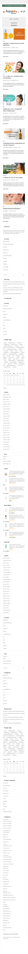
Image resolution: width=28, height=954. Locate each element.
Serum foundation (7, 861)
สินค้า (4, 804)
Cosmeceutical (6, 785)
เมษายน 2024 (6, 406)
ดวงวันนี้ (6, 351)
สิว (3, 258)
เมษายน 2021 (6, 449)
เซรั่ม (4, 41)
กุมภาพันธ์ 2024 (6, 409)
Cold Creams (6, 848)
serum (20, 344)
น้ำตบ (16, 351)
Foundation (5, 790)
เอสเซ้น (15, 364)
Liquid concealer (7, 823)
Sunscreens (6, 841)
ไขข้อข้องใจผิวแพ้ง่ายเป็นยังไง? (11, 209)
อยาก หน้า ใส (16, 359)
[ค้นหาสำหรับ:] (14, 275)
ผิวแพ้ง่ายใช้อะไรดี (15, 352)
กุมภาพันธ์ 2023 (6, 423)
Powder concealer (7, 826)
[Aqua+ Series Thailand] (11, 12)
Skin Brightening (7, 839)
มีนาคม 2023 (6, 420)
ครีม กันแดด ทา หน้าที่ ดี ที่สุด (13, 346)
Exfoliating (5, 884)
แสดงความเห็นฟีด (7, 461)
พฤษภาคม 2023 (6, 416)
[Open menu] (4, 12)
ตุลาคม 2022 (6, 430)
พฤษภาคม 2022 (6, 439)
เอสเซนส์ (5, 267)
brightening (12, 343)
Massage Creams (7, 850)
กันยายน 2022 (6, 432)
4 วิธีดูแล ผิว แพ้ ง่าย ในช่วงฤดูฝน (13, 178)
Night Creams (6, 853)
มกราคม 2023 (6, 425)
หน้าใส (9, 359)
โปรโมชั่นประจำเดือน (7, 811)
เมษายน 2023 (6, 418)
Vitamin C (5, 888)
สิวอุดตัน (18, 355)
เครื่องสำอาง (6, 920)
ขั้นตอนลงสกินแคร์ (8, 346)
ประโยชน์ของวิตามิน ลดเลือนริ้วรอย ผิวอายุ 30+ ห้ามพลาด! (14, 144)
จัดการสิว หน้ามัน (6, 893)
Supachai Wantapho (8, 147)
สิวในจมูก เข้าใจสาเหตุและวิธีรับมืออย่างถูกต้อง (13, 287)
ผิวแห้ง (4, 253)
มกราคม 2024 (6, 411)
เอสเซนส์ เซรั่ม (6, 923)
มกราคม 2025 (6, 394)
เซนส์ (22, 359)
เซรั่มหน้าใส (20, 362)
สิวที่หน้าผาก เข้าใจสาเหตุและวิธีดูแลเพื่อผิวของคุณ (13, 282)
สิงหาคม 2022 (6, 435)
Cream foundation (7, 857)
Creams (5, 788)
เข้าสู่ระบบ (5, 456)
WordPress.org (6, 463)
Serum (4, 798)
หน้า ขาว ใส (11, 357)
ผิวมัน (4, 247)
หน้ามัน (17, 357)
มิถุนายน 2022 (6, 437)
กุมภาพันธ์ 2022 (6, 447)
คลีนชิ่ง (20, 349)
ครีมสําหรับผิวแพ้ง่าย (11, 349)
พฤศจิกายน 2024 (7, 397)
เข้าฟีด (4, 459)
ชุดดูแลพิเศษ (6, 906)
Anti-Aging (5, 879)
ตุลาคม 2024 (6, 399)
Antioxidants (6, 832)
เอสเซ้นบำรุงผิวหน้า (11, 365)
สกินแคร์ (8, 355)
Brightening (6, 881)
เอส (5, 364)
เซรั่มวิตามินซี (13, 362)
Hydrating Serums (7, 886)
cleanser (19, 343)
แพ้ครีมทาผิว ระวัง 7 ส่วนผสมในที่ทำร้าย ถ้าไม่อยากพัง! (12, 110)
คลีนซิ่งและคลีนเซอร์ (7, 244)
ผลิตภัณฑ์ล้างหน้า (7, 911)
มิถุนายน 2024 (6, 402)
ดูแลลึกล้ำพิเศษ (6, 908)
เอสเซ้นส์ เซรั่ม (7, 367)
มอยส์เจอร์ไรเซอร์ (7, 255)
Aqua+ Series (7, 47)
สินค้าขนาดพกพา (6, 918)
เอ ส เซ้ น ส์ (20, 365)
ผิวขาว (21, 351)
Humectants (6, 870)
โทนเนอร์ (5, 270)
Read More (6, 56)
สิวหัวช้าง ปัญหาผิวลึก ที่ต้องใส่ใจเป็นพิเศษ (12, 293)
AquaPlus (6, 113)
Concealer (5, 783)
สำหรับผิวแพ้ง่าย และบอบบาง (9, 900)
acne (5, 343)
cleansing (6, 344)
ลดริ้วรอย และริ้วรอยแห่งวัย (9, 897)
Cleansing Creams (7, 846)
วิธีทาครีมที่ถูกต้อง (13, 354)
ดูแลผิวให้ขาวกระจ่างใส (8, 895)
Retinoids (5, 837)
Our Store (5, 796)
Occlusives (5, 873)
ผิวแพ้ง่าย (4, 175)
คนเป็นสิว (17, 346)
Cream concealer (7, 821)
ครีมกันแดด (5, 241)
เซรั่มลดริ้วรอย (20, 360)
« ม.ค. (4, 388)
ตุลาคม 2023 (6, 413)
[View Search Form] (16, 12)
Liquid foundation (7, 859)
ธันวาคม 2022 (6, 428)
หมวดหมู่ (5, 806)
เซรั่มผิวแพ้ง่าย (11, 360)
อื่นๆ (4, 106)
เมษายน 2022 (6, 442)
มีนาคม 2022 (6, 444)
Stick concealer (7, 828)
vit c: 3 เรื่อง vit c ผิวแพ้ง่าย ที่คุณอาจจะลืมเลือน (13, 77)
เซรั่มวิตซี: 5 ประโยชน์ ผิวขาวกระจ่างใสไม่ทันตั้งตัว (13, 44)
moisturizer (14, 344)
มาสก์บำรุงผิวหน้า (7, 916)
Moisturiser (6, 793)
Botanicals (5, 834)
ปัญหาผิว (5, 801)
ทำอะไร (11, 351)
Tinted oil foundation (8, 864)
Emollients (5, 868)
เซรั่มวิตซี (6, 362)
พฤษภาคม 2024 (6, 404)
